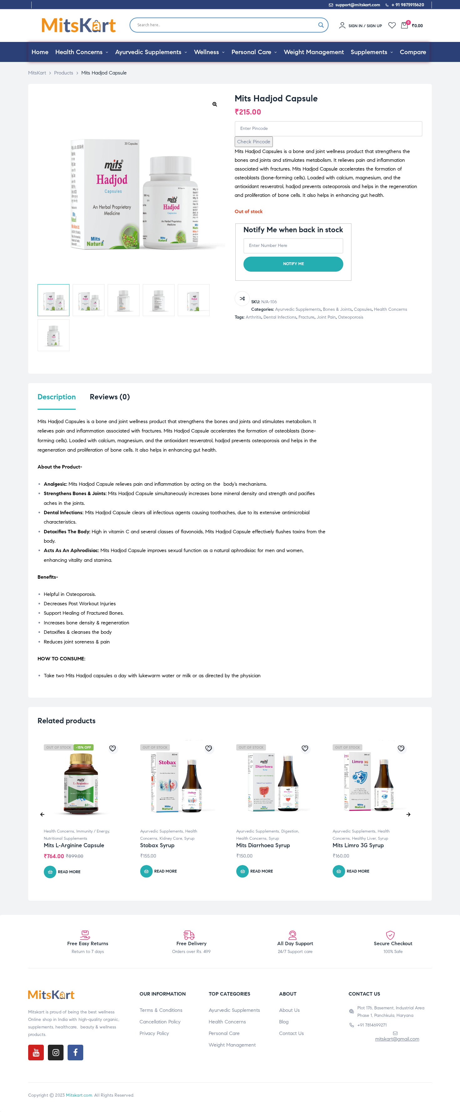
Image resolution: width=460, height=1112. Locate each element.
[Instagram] (56, 1052)
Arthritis (253, 317)
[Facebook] (75, 1052)
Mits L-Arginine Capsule (74, 845)
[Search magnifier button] (321, 25)
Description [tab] (57, 397)
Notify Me (293, 263)
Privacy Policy (154, 1033)
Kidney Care (171, 838)
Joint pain (326, 317)
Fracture (306, 317)
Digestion (289, 831)
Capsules (363, 309)
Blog (284, 1022)
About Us (289, 1010)
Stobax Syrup (157, 845)
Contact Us (291, 1033)
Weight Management (232, 1045)
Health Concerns (390, 309)
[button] (214, 104)
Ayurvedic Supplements (298, 309)
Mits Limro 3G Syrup (358, 845)
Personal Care (224, 1033)
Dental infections (279, 317)
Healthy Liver (364, 838)
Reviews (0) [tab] (110, 397)
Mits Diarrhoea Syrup (263, 845)
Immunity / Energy (92, 831)
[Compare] (242, 298)
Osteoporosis (350, 317)
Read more (69, 871)
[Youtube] (36, 1052)
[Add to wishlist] (113, 749)
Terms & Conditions (161, 1010)
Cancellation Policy (160, 1022)
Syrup (189, 838)
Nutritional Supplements (65, 838)
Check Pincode (253, 142)
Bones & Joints (337, 309)
